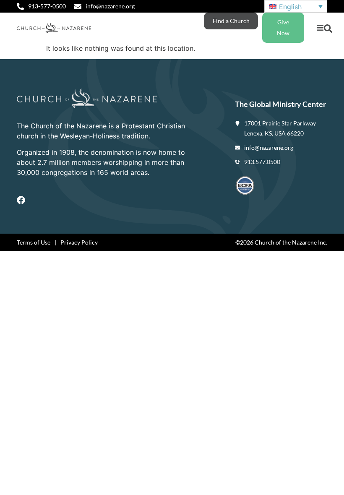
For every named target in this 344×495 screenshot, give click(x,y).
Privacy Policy (79, 242)
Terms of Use (33, 242)
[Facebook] (21, 200)
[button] (320, 28)
